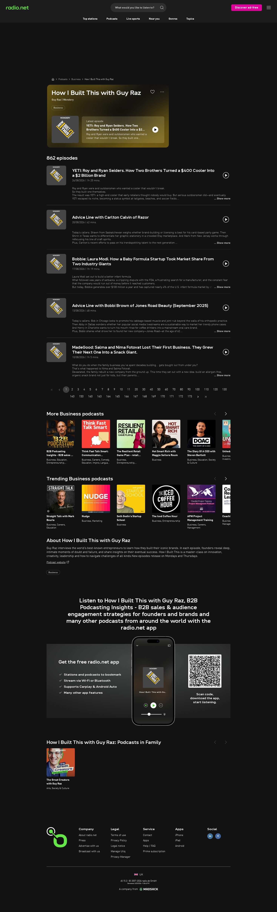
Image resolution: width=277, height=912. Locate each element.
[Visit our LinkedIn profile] (210, 836)
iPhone (179, 835)
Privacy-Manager (120, 857)
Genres (173, 19)
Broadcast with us (89, 851)
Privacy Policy (119, 840)
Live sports (133, 19)
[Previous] (215, 412)
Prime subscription (154, 851)
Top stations (90, 19)
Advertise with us (89, 846)
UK (141, 874)
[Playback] (155, 130)
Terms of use (118, 835)
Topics (190, 19)
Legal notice (118, 846)
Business (58, 108)
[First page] (52, 390)
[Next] (225, 412)
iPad (177, 840)
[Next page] (198, 397)
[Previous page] (59, 390)
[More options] (162, 92)
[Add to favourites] (152, 92)
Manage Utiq (118, 851)
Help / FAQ (149, 846)
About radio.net (88, 835)
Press (82, 840)
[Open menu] (268, 7)
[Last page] (206, 397)
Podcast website (56, 562)
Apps (146, 840)
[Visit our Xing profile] (218, 836)
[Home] (52, 79)
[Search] (162, 7)
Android (179, 846)
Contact (147, 835)
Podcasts (111, 19)
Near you (154, 19)
